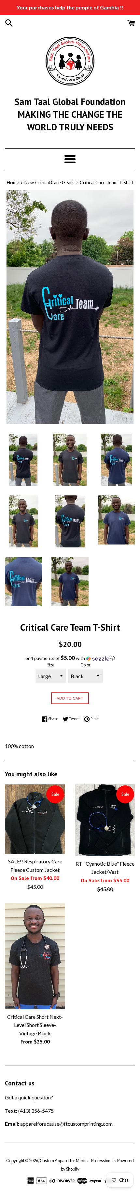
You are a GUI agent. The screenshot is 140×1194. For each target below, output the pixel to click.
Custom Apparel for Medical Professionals (78, 1160)
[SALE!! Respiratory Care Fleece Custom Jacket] (35, 819)
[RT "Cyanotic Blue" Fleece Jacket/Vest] (105, 820)
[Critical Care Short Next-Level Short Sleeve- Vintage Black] (35, 956)
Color (85, 664)
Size (50, 664)
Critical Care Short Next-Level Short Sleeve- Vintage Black (35, 1025)
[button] (70, 658)
